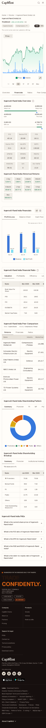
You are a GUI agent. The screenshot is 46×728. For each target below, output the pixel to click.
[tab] (9, 216)
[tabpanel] (23, 242)
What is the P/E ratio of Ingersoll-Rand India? (22, 532)
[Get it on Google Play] (19, 680)
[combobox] (8, 36)
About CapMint (8, 721)
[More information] (33, 101)
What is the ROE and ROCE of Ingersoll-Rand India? (21, 547)
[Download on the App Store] (7, 680)
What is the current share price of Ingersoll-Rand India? (21, 523)
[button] (11, 478)
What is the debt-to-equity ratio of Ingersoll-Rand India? (22, 557)
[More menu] (43, 3)
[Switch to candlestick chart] (40, 78)
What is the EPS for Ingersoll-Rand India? (20, 539)
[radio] (8, 84)
